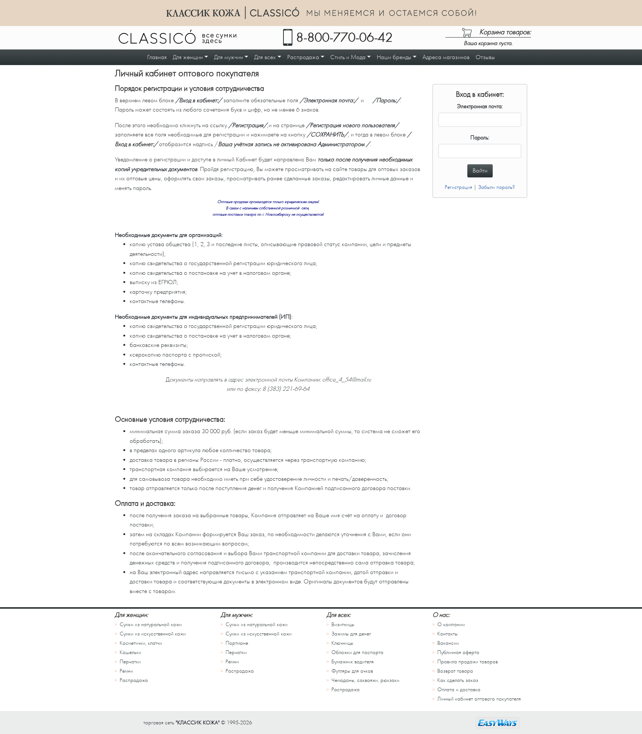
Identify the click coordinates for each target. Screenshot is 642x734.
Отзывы (485, 57)
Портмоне (237, 643)
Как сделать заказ (457, 680)
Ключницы (342, 643)
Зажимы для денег (351, 634)
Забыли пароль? (496, 187)
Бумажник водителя (352, 662)
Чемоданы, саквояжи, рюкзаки (365, 680)
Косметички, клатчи (141, 643)
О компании (451, 624)
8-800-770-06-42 (344, 37)
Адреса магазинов (446, 57)
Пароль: (479, 137)
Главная (157, 57)
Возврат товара (455, 671)
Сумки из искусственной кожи (153, 634)
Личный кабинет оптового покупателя (479, 699)
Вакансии (448, 643)
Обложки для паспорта (357, 652)
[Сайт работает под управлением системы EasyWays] (498, 723)
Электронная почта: (480, 106)
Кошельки (130, 652)
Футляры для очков (352, 671)
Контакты (447, 634)
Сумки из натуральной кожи (151, 624)
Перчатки (130, 662)
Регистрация (458, 187)
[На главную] (177, 38)
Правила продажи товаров (467, 662)
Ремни (126, 671)
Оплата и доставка (458, 689)
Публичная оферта (458, 652)
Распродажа (134, 680)
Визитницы (342, 624)
